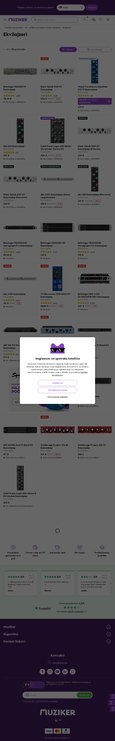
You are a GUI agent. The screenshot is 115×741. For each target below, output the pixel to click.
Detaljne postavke (57, 390)
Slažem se (57, 383)
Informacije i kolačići (57, 396)
